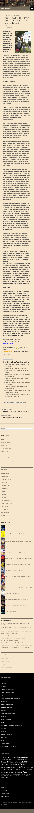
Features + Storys (5, 451)
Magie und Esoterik (6, 719)
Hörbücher (5, 488)
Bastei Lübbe (13, 757)
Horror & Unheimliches (7, 704)
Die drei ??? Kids (28, 759)
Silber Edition (29, 774)
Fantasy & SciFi (6, 485)
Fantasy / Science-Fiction (7, 692)
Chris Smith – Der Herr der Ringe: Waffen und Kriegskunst (16, 631)
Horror (4, 491)
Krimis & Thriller (6, 500)
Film (2, 695)
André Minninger (4, 757)
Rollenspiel (4, 728)
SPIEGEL (3, 515)
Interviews (3, 710)
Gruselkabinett (13, 767)
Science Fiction (18, 774)
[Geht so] (8, 351)
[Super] (11, 351)
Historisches (4, 701)
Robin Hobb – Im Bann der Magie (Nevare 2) (12, 642)
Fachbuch (4, 482)
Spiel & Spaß (4, 737)
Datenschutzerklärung (6, 667)
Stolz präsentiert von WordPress (19, 811)
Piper (25, 772)
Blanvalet (23, 757)
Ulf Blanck (3, 777)
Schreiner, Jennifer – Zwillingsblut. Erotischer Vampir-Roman (16, 645)
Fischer (22, 764)
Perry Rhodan (18, 772)
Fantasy (14, 764)
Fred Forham (8, 402)
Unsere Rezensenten (6, 661)
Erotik (20, 762)
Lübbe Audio (5, 772)
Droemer (3, 762)
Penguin (11, 772)
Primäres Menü (32, 9)
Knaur (17, 769)
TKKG (27, 775)
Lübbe (29, 770)
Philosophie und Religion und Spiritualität (11, 725)
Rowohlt (23, 402)
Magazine (3, 716)
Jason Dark (30, 767)
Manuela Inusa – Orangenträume (9, 640)
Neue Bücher (4, 445)
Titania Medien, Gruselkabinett (18, 775)
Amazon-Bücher (5, 473)
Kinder (4, 497)
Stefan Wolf (3, 775)
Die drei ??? (20, 759)
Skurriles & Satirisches (6, 734)
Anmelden (3, 787)
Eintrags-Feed (4, 790)
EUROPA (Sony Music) (6, 764)
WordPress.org (5, 796)
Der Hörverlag (13, 759)
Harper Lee (16, 402)
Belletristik (5, 476)
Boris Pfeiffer (30, 757)
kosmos (22, 770)
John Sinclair (4, 770)
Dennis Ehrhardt (6, 759)
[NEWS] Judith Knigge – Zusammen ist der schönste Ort (15, 410)
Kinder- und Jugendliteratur (8, 713)
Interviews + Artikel (6, 448)
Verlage (3, 664)
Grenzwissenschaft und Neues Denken (10, 698)
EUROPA (25, 762)
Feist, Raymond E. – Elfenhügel (8, 635)
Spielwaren (5, 506)
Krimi (26, 770)
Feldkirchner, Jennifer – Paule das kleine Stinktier (13, 638)
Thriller (8, 775)
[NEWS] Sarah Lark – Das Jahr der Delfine (11, 416)
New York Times (5, 512)
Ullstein (7, 777)
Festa (18, 764)
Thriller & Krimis (5, 743)
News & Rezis (4, 658)
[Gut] (9, 351)
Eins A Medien (14, 762)
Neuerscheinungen (7, 503)
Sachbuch (3, 731)
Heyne (20, 766)
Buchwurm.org (5, 8)
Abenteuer (3, 683)
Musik (2, 722)
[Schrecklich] (4, 351)
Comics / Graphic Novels (12, 15)
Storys (2, 740)
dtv (8, 762)
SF (24, 774)
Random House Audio (5, 774)
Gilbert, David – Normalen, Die (9, 633)
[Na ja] (6, 351)
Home (2, 439)
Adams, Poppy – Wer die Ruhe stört (15, 368)
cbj (1, 759)
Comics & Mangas (6, 479)
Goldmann (5, 767)
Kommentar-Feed (5, 793)
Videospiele (5, 509)
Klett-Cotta (11, 770)
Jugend (4, 494)
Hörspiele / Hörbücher (6, 707)
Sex (23, 774)
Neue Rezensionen (5, 442)
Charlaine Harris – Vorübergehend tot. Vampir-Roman (15, 647)
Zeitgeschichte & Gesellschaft (8, 746)
